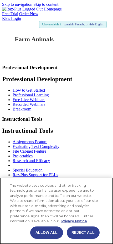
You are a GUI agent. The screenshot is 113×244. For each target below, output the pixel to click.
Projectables (23, 156)
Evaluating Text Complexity (36, 146)
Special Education (28, 170)
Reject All (82, 232)
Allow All (46, 232)
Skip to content (45, 4)
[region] (56, 211)
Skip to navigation (17, 4)
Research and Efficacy (31, 160)
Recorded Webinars (29, 104)
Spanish (69, 24)
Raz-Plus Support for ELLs (35, 175)
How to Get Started (29, 90)
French (79, 24)
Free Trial (10, 14)
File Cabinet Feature (29, 151)
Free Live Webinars (29, 99)
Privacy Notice (74, 221)
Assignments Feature (30, 142)
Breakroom (22, 109)
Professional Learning (31, 95)
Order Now (28, 14)
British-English (94, 24)
